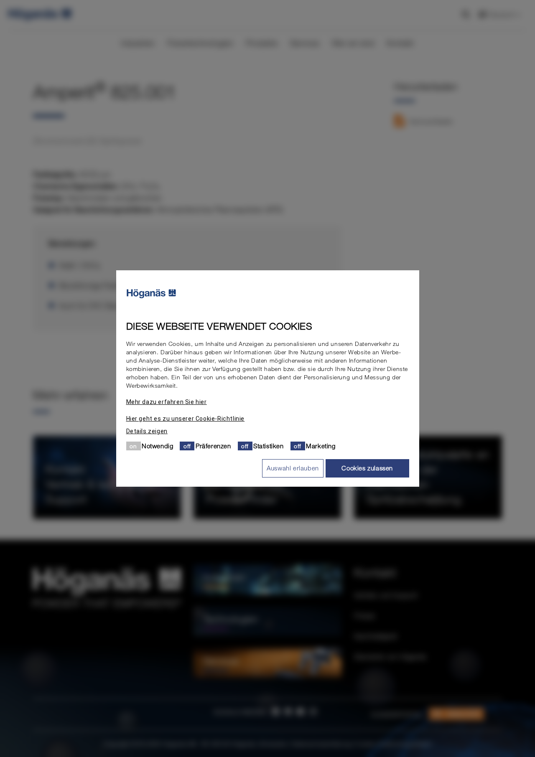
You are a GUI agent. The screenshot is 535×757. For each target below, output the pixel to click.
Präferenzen (213, 446)
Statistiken (268, 446)
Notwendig (157, 446)
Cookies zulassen (367, 468)
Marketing (320, 446)
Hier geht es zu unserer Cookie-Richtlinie (185, 418)
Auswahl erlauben (293, 468)
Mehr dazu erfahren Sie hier (166, 402)
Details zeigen (147, 431)
